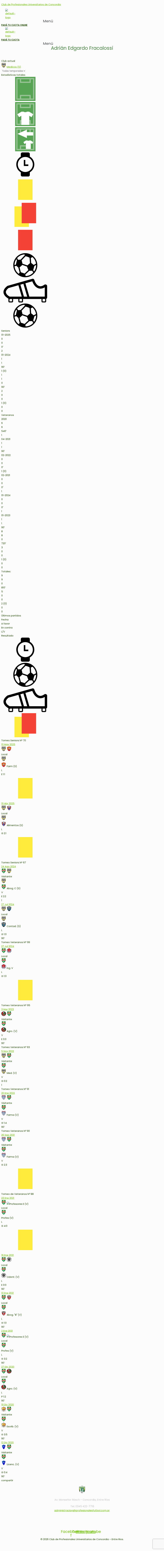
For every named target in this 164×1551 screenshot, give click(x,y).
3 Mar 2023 (7, 1009)
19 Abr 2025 (7, 803)
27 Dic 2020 (7, 1366)
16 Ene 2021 (7, 1255)
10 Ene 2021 (7, 1293)
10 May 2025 (8, 744)
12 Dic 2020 (7, 1442)
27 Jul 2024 (7, 904)
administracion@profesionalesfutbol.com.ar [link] (82, 1510)
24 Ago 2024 (8, 866)
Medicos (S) (14, 67)
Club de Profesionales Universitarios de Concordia (31, 4)
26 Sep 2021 (8, 1135)
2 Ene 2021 (7, 1330)
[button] (50, 21)
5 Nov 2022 (7, 1051)
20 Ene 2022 (8, 1093)
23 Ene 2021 (7, 1198)
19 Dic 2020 (7, 1404)
